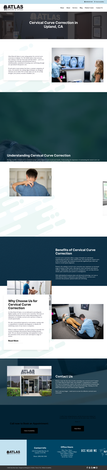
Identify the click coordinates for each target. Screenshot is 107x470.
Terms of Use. (38, 467)
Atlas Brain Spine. (14, 467)
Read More (13, 341)
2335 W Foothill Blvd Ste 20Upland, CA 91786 (40, 451)
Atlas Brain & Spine (64, 382)
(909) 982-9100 (42, 456)
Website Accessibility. (46, 467)
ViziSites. (33, 467)
